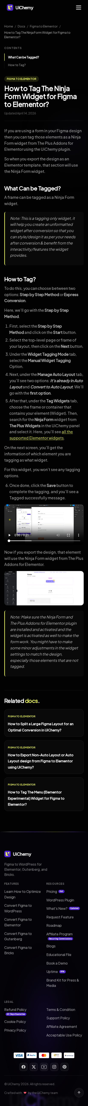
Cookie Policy (15, 1021)
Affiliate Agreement (61, 1026)
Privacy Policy (15, 1030)
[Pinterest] (64, 1067)
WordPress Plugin (60, 900)
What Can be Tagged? (23, 57)
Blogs (51, 946)
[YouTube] (44, 1067)
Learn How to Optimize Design (22, 894)
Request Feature (60, 917)
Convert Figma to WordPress (18, 908)
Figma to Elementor (44, 26)
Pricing (54, 891)
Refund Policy (15, 1011)
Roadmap (54, 925)
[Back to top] (79, 1092)
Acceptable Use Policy (64, 1035)
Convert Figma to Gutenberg (18, 936)
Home (8, 26)
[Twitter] (34, 1067)
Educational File (58, 954)
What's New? (62, 908)
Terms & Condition (60, 1009)
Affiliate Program (59, 936)
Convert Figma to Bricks (18, 950)
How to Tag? (17, 65)
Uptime (55, 971)
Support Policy (58, 1018)
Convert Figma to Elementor (18, 922)
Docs (21, 26)
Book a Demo (57, 963)
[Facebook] (23, 1067)
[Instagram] (54, 1067)
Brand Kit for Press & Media (62, 983)
